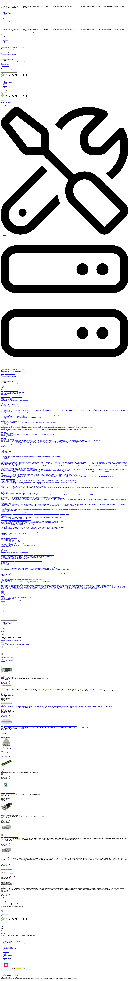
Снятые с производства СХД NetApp (47, 474)
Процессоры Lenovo (48, 517)
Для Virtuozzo (58, 442)
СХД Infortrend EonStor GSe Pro (64, 489)
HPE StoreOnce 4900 (62, 480)
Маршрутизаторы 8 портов (10, 510)
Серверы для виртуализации (7, 442)
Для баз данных (4, 454)
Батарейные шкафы (5, 564)
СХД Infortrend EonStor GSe (50, 489)
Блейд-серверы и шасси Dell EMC (33, 407)
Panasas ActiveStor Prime (22, 485)
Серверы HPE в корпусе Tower (97, 410)
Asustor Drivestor (17, 477)
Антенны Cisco (6, 495)
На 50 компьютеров (49, 434)
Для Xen (74, 442)
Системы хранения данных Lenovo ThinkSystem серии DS (39, 470)
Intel (24, 520)
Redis (66, 454)
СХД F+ (51, 476)
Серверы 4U (3, 448)
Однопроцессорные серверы (7, 439)
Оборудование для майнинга (7, 398)
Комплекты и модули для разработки (9, 538)
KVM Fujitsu (13, 561)
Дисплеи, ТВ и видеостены (7, 544)
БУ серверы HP (17, 461)
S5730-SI (96, 587)
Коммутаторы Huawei (9, 499)
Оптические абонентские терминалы (27, 512)
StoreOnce (101, 585)
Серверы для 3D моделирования (8, 459)
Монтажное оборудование (7, 532)
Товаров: (3, 661)
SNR (68, 441)
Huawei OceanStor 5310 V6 (23, 462)
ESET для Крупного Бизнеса (17, 581)
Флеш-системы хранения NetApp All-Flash (66, 474)
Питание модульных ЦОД (6, 599)
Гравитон (78, 441)
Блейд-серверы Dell (11, 444)
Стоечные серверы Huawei (91, 412)
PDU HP (30, 568)
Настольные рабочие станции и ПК (9, 555)
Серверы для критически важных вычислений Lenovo (69, 409)
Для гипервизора (80, 442)
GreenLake (51, 585)
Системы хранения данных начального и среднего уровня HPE (79, 471)
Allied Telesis (3, 493)
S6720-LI (53, 588)
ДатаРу (81, 441)
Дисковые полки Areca (27, 475)
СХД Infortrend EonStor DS (25, 489)
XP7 (111, 585)
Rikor (53, 441)
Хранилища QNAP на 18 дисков (53, 487)
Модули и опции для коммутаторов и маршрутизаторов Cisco (74, 495)
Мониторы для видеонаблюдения (8, 577)
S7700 (76, 588)
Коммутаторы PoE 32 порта (34, 505)
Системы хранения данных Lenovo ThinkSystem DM (14, 470)
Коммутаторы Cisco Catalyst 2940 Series (28, 495)
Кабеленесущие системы (20, 532)
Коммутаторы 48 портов (85, 504)
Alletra (6, 585)
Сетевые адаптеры (52, 521)
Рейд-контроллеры (43, 521)
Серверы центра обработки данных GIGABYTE (68, 427)
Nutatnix (2, 592)
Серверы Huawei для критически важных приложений (35, 412)
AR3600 (55, 586)
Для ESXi (20, 442)
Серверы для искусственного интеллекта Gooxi (49, 429)
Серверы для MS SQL (24, 454)
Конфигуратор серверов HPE (7, 49)
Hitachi (18, 518)
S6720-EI (44, 588)
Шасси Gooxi (78, 429)
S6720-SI (57, 588)
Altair (9, 585)
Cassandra (31, 454)
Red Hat (76, 585)
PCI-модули (3, 521)
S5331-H (61, 587)
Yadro (74, 441)
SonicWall (3, 594)
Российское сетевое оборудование (8, 514)
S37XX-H (57, 587)
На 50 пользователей (50, 440)
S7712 (85, 588)
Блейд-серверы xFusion (23, 406)
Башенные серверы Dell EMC (18, 407)
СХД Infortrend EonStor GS (38, 489)
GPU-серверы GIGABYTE (16, 427)
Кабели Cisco (7, 545)
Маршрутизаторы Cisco (42, 495)
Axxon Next (28, 579)
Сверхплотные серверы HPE (71, 410)
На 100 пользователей (60, 440)
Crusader (16, 441)
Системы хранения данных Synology (9, 488)
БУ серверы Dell (10, 461)
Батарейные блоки (5, 563)
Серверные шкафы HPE (26, 573)
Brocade (2, 494)
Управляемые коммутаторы (73, 505)
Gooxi (18, 520)
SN (94, 585)
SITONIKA (60, 441)
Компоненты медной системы (36, 532)
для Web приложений (44, 456)
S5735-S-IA (12, 588)
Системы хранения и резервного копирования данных (13, 392)
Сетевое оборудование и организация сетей (11, 393)
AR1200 (17, 586)
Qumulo (72, 585)
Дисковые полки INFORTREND (62, 475)
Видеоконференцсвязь (6, 503)
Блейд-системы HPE (11, 410)
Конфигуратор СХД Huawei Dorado (23, 56)
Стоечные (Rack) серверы (6, 430)
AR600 (96, 586)
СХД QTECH (73, 476)
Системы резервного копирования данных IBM (34, 482)
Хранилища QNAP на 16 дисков (38, 487)
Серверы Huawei (4, 412)
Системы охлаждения (5, 523)
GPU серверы (4, 405)
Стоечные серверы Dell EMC (84, 407)
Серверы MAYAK (5, 423)
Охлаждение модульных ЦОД (7, 598)
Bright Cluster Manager (22, 585)
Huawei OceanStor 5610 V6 (47, 462)
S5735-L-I (116, 587)
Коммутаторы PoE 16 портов (8, 505)
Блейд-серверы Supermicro (62, 444)
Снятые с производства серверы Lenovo (91, 409)
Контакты (5, 19)
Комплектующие (4, 394)
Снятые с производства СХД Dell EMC (87, 465)
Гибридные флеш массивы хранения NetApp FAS (28, 474)
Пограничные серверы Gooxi (31, 429)
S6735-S (68, 588)
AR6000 (99, 586)
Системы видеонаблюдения (7, 399)
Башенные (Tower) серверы (7, 436)
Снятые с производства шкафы (63, 573)
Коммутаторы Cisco (14, 495)
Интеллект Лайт (34, 579)
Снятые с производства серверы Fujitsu (74, 413)
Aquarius (12, 441)
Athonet (15, 585)
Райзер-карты (36, 521)
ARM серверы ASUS (12, 426)
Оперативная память (5, 518)
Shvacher (56, 441)
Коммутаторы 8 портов (107, 504)
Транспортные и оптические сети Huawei (17, 500)
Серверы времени (5, 453)
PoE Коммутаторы (11, 504)
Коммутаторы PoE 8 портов (46, 505)
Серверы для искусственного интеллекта (10, 404)
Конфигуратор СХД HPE (20, 49)
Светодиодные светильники (7, 570)
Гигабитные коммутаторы (21, 504)
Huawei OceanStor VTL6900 (37, 463)
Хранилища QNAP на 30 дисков (82, 487)
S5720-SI (84, 587)
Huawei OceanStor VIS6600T (24, 463)
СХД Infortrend (4, 489)
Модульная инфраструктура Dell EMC (49, 407)
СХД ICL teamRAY (65, 476)
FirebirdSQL (36, 454)
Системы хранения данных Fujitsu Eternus (25, 468)
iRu (34, 441)
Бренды (6, 607)
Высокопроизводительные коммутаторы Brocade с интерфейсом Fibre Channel (22, 494)
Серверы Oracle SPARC (27, 417)
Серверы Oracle (4, 417)
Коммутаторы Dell (9, 497)
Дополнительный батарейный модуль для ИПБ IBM (51, 567)
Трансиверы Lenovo (53, 528)
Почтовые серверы (5, 452)
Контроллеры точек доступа (7, 506)
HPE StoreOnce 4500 (44, 480)
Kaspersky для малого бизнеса (25, 582)
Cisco (2, 495)
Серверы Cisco (4, 415)
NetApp (30, 520)
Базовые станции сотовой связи (8, 502)
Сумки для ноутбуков (5, 559)
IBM (22, 520)
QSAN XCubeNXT (27, 491)
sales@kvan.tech (12, 92)
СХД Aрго (33, 476)
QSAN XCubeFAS (10, 491)
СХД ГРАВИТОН (100, 476)
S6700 (40, 588)
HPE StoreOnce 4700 (53, 480)
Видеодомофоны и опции (6, 574)
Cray (28, 585)
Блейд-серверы (4, 444)
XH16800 (91, 588)
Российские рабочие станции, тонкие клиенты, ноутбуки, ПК (15, 557)
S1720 (53, 587)
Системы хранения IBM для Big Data (53, 482)
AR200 (34, 586)
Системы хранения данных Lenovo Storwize (92, 469)
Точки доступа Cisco (113, 495)
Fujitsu (15, 518)
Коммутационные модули (6, 534)
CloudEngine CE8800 (18, 587)
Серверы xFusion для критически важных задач (40, 406)
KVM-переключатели (5, 561)
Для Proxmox (52, 442)
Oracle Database (61, 454)
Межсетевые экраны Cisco (54, 495)
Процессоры (3, 517)
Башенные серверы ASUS (33, 426)
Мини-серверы (4, 447)
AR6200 (107, 586)
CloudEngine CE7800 (9, 587)
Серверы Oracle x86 (36, 417)
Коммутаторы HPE (7, 498)
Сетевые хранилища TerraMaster (8, 479)
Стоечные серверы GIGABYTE (86, 427)
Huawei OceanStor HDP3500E (72, 462)
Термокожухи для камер (6, 580)
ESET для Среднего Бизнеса (42, 581)
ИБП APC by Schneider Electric (70, 567)
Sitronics (65, 441)
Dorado (34, 587)
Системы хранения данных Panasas (9, 485)
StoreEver (97, 585)
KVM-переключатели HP (36, 561)
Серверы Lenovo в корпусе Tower (49, 409)
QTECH (50, 441)
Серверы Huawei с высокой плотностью (57, 412)
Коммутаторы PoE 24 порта (21, 505)
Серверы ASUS (4, 426)
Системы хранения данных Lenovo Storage (72, 469)
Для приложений (4, 456)
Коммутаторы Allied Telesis (12, 493)
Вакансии (5, 15)
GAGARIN (22, 441)
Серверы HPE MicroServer (84, 410)
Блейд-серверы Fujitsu (21, 444)
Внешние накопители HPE (44, 527)
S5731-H (100, 587)
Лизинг (5, 14)
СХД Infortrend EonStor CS (13, 489)
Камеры (2, 576)
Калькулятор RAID (5, 64)
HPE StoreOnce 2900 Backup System (31, 480)
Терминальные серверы (6, 451)
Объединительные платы (6, 533)
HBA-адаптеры (9, 521)
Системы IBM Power (30, 422)
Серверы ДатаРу (4, 424)
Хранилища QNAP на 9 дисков (111, 487)
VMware (108, 585)
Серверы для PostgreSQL (13, 454)
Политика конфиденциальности (35, 915)
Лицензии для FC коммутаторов (99, 494)
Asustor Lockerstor (32, 477)
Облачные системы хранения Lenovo (25, 469)
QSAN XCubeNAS (18, 491)
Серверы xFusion (4, 406)
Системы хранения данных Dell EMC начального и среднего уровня (62, 465)
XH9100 (95, 588)
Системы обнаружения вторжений (61, 514)
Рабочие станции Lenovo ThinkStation (45, 555)
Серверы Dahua (4, 458)
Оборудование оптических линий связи (10, 512)
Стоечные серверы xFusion (74, 406)
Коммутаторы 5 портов (96, 504)
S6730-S (64, 588)
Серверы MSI (4, 428)
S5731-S (104, 587)
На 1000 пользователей (95, 440)
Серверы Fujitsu (4, 413)
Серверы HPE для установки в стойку (113, 410)
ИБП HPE (79, 567)
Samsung (54, 522)
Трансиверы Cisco (10, 528)
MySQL (56, 454)
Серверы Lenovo (4, 409)
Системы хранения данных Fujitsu (8, 468)
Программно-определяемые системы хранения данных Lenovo (48, 469)
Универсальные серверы (6, 450)
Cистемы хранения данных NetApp (9, 474)
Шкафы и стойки (83, 532)
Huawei (2, 499)
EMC (29, 522)
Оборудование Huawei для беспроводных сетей (70, 499)
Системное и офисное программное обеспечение (12, 597)
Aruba (12, 585)
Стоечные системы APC (76, 573)
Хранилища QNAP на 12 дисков (23, 487)
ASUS (11, 520)
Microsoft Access (46, 454)
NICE (62, 585)
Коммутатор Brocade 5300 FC (59, 494)
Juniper (2, 590)
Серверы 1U (3, 432)
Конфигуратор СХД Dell (19, 47)
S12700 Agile (49, 587)
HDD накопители (11, 522)
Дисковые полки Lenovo (75, 475)
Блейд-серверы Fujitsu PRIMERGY (16, 413)
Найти (15, 619)
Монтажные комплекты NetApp (61, 569)
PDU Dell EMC (18, 568)
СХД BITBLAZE (46, 476)
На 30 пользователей (41, 440)
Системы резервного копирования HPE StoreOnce (12, 480)
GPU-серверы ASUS (22, 426)
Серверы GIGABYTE (5, 427)
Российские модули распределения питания (47, 568)
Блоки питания (4, 524)
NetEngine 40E (42, 587)
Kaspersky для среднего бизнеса (39, 582)
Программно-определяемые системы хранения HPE (27, 471)
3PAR (4, 585)
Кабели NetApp (34, 545)
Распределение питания (73, 532)
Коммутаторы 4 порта (75, 504)
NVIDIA (66, 585)
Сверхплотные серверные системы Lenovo (32, 409)
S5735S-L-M (23, 588)
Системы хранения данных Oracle (8, 483)
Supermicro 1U (13, 416)
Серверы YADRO (5, 457)
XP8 (113, 585)
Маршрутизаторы (5, 509)
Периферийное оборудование (7, 543)
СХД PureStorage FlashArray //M (26, 486)
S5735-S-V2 (17, 588)
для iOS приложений (24, 456)
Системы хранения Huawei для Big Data (53, 463)
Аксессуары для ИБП (34, 567)
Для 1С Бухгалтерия (85, 440)
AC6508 (14, 586)
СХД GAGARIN (57, 476)
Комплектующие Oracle (6, 648)
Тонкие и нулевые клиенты (7, 558)
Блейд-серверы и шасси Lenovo (15, 409)
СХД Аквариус (92, 476)
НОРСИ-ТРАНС (87, 441)
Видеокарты (30, 521)
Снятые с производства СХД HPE (101, 471)
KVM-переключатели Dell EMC (23, 561)
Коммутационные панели (6, 535)
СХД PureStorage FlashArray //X (40, 486)
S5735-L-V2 (121, 587)
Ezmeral (47, 585)
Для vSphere (69, 442)
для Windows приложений (55, 456)
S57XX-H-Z (36, 588)
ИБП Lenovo (95, 567)
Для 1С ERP (78, 440)
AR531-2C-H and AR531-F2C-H (74, 586)
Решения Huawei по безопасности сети (90, 499)
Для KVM (30, 442)
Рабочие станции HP (31, 555)
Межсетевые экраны (5, 511)
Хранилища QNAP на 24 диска (68, 487)
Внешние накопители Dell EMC (17, 527)
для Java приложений (34, 456)
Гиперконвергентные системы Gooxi (16, 429)
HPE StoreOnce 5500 (72, 480)
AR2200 (41, 586)
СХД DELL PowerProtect (101, 465)
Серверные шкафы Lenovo (50, 573)
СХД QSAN (3, 491)
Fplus (19, 441)
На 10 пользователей (21, 440)
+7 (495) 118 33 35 (5, 21)
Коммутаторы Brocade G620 (85, 494)
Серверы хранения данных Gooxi (67, 429)
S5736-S (32, 588)
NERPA (46, 441)
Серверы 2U (3, 438)
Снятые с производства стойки (39, 571)
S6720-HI (48, 588)
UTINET (71, 441)
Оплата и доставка (7, 13)
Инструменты (4, 550)
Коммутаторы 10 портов (32, 504)
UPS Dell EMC (20, 567)
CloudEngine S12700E (28, 587)
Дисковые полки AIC (17, 475)
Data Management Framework (38, 585)
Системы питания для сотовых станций (24, 502)
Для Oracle (46, 442)
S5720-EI (71, 587)
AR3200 (48, 586)
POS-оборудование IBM (14, 541)
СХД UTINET (79, 476)
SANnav (80, 585)
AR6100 (103, 586)
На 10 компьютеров (22, 434)
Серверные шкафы (5, 573)
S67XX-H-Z (72, 588)
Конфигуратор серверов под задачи (9, 61)
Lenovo (24, 518)
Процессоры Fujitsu (31, 517)
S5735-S (3, 588)
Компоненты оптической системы (51, 532)
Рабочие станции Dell (22, 555)
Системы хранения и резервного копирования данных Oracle (15, 644)
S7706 (82, 588)
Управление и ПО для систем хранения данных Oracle (28, 483)
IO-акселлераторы (17, 521)
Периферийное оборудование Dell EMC (23, 543)
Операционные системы (6, 546)
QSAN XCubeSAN (36, 491)
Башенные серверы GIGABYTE (30, 427)
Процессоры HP (39, 517)
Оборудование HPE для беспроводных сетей (32, 498)
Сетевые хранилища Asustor (7, 477)
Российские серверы (5, 441)
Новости (5, 17)
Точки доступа (4, 515)
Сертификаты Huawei (24, 552)
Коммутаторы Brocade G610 (72, 494)
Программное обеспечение (7, 401)
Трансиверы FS (28, 528)
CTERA (30, 585)
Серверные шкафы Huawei (38, 573)
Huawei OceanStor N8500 (84, 462)
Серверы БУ (3, 461)
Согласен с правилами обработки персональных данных (15, 915)
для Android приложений (14, 456)
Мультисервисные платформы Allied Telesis (29, 493)
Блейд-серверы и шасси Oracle (15, 417)
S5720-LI (80, 587)
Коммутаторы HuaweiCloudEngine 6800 (23, 499)
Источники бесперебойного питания (9, 567)
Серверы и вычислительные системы (9, 391)
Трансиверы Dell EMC (19, 528)
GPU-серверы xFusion (13, 406)
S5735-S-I (7, 588)
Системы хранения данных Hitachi (8, 481)
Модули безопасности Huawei (17, 530)
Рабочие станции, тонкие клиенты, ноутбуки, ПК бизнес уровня (15, 395)
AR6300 (110, 586)
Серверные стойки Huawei (26, 571)
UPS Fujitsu (26, 567)
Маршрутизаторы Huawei (38, 499)
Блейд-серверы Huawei (41, 444)
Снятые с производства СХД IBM (69, 482)
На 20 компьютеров (31, 434)
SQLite (69, 454)
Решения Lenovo (4, 584)
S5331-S (65, 587)
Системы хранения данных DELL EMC (10, 465)
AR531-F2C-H (84, 586)
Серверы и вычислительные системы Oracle (11, 640)
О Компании (6, 12)
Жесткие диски (4, 522)
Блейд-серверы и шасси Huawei (15, 412)
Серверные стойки (5, 571)
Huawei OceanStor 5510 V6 (35, 462)
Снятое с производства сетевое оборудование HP (53, 498)
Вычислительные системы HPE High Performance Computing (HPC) (31, 410)
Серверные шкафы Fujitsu (15, 573)
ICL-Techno (30, 441)
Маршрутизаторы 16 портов (40, 509)
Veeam (105, 585)
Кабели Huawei (27, 545)
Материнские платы (5, 520)
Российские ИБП (102, 567)
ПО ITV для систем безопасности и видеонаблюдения (13, 579)
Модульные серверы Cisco (23, 415)
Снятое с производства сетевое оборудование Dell (48, 497)
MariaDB (41, 454)
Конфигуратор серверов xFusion (8, 59)
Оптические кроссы (5, 547)
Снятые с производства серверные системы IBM (46, 422)
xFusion (27, 518)
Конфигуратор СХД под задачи (24, 61)
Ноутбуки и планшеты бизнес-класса (9, 556)
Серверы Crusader (5, 418)
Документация (4, 549)
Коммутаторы (4, 504)
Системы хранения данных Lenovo (9, 469)
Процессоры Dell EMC (22, 517)
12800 (5, 586)
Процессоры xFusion (57, 517)
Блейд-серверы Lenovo (51, 444)
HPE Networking (57, 585)
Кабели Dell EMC (14, 545)
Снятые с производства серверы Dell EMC (68, 407)
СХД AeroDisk (21, 476)
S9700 (87, 588)
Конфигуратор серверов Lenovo (8, 52)
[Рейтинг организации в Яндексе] (5, 92)
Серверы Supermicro (5, 416)
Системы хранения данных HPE (8, 471)
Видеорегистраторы (5, 575)
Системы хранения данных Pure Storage (10, 486)
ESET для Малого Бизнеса (30, 581)
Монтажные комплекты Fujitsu (34, 569)
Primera (69, 585)
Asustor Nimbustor (40, 477)
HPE (2, 498)
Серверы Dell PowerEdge (6, 407)
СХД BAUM (39, 476)
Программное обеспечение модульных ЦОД (11, 600)
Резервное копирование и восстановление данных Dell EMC (32, 465)
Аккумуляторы (4, 562)
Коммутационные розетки (7, 536)
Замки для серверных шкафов (7, 553)
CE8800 (117, 586)
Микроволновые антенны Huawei (51, 499)
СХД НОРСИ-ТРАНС (109, 476)
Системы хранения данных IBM (8, 482)
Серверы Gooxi (4, 429)
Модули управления (60, 521)
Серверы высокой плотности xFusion (59, 406)
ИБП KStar (89, 567)
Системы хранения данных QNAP (8, 487)
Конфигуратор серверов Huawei (8, 56)
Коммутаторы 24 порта (64, 504)
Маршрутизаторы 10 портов (15, 509)
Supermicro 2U (19, 416)
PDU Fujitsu (25, 568)
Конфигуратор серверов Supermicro (9, 54)
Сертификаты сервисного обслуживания (10, 552)
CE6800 (114, 586)
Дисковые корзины (5, 526)
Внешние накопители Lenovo (57, 527)
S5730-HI (92, 587)
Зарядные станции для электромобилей (10, 565)
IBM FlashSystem (19, 482)
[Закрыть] (1, 1)
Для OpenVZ (41, 442)
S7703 (79, 588)
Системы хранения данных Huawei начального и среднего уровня (77, 463)
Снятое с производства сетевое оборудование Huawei (111, 499)
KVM (14, 532)
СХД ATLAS (28, 476)
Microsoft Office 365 (27, 597)
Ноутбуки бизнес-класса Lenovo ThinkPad (42, 556)
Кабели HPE (21, 545)
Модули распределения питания (8, 568)
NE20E (37, 587)
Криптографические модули (28, 514)
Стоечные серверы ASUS (74, 426)
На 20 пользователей (31, 440)
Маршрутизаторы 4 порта (77, 509)
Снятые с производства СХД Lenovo (61, 470)
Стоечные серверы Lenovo (107, 409)
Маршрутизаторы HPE (16, 498)
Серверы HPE (4, 410)
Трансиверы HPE (36, 528)
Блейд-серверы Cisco (12, 415)
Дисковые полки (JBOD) (6, 475)
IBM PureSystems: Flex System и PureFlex (16, 422)
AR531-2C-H (64, 586)
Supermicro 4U (26, 416)
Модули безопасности (6, 530)
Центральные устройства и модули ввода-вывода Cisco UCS (54, 415)
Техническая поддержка (7, 235)
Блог (4, 18)
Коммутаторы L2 (116, 504)
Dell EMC (3, 497)
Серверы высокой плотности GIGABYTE (47, 427)
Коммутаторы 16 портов (43, 504)
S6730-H (61, 588)
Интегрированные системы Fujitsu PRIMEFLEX (35, 413)
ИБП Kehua (84, 567)
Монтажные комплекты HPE (47, 569)
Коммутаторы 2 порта (54, 504)
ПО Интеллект (41, 579)
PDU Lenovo (34, 568)
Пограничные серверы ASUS (45, 426)
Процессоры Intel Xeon (11, 517)
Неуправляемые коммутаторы (60, 505)
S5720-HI (75, 587)
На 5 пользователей (12, 440)
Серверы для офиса (5, 434)
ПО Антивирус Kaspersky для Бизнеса (9, 582)
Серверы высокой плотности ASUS (60, 426)
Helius (26, 441)
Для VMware (64, 442)
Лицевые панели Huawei (6, 539)
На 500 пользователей (70, 440)
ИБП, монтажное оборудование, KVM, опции (11, 397)
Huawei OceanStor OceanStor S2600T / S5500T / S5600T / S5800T (104, 462)
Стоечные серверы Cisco (34, 415)
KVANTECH (38, 441)
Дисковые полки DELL (37, 475)
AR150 (24, 586)
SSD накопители (19, 522)
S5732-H (108, 587)
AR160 (27, 586)
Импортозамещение (9, 614)
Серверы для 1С (4, 440)
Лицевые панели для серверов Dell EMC (10, 540)
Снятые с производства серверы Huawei (75, 412)
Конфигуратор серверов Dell (7, 47)
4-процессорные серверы (6, 446)
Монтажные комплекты (6, 569)
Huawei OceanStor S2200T (12, 463)
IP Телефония (4, 516)
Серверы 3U (3, 445)
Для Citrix (16, 442)
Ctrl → (4, 901)
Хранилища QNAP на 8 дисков (97, 487)
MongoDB (52, 454)
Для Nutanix (35, 442)
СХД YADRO (86, 476)
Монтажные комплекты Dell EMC (19, 569)
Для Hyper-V (25, 442)
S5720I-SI (88, 587)
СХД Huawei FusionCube (115, 463)
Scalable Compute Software (87, 585)
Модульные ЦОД (4, 403)
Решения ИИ (8, 611)
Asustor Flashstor (24, 477)
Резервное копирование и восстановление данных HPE (52, 471)
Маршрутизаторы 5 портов (102, 509)
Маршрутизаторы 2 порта (53, 509)
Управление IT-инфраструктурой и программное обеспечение (15, 400)
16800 (8, 586)
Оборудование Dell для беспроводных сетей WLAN (25, 497)
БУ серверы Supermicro (25, 461)
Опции (2, 551)
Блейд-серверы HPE (31, 444)
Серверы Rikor (4, 420)
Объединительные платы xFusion (19, 533)
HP (20, 520)
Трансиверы (3, 528)
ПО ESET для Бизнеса (6, 581)
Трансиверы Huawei (44, 528)
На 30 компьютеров (40, 434)
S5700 (68, 587)
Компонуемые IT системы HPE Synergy (56, 410)
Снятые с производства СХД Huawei (100, 463)
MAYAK (43, 441)
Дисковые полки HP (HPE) (49, 475)
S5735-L (112, 587)
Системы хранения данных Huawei (9, 462)
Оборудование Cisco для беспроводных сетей (98, 495)
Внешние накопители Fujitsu (31, 527)
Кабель (28, 532)
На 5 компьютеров (13, 434)
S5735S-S (28, 588)
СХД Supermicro (4, 492)
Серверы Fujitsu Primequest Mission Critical (55, 413)
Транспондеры (4, 529)
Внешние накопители (5, 527)
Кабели (2, 545)
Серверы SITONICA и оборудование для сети (11, 421)
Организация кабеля (63, 532)
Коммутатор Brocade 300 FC (46, 494)
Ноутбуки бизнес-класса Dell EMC (25, 556)
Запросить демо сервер (6, 365)
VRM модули (24, 521)
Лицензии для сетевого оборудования (9, 508)
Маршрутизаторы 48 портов (89, 509)
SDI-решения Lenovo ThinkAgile (15, 584)
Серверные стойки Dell (14, 571)
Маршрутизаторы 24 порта (65, 509)
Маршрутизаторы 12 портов (28, 509)
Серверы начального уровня (7, 433)
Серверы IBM (4, 422)
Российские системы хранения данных (9, 476)
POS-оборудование (5, 541)
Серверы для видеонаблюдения (8, 435)
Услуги (6, 604)
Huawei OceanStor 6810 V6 (59, 462)
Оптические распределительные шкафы (45, 512)
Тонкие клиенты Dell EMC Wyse (20, 558)
